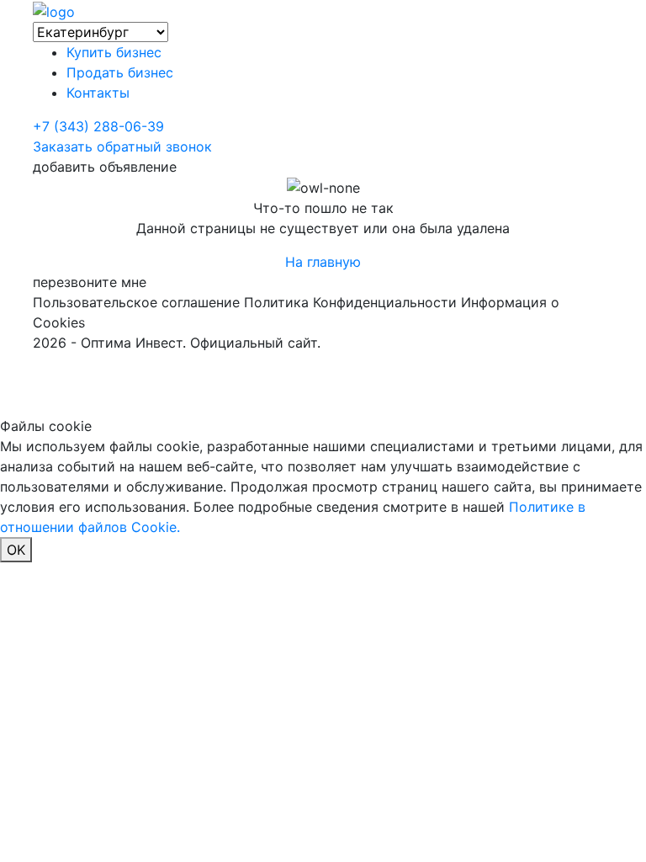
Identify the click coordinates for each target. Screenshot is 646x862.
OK (16, 549)
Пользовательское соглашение (136, 302)
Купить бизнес (114, 52)
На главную (323, 261)
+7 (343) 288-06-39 (98, 126)
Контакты (98, 92)
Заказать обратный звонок (122, 146)
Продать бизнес (119, 72)
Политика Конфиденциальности (350, 302)
